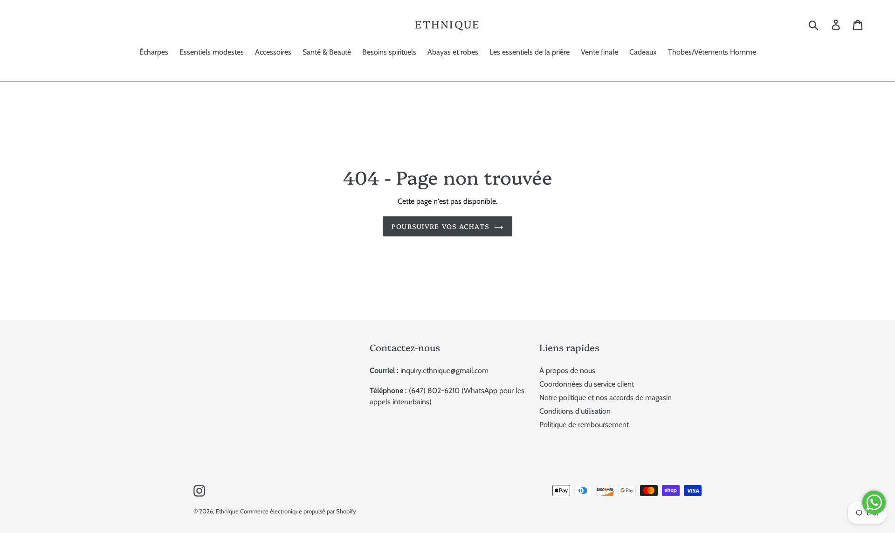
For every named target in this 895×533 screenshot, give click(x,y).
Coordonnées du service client (586, 384)
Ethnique (447, 24)
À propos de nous (567, 370)
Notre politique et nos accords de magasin (605, 397)
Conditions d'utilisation (575, 411)
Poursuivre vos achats (440, 226)
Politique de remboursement (584, 424)
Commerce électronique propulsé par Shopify (298, 511)
